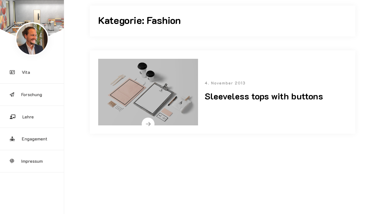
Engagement (34, 139)
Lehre (28, 117)
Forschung (31, 94)
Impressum (32, 161)
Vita (26, 72)
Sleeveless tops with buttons (264, 96)
